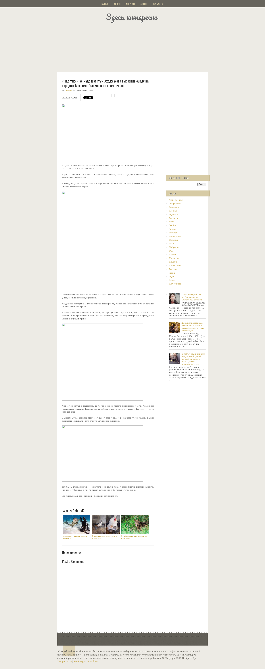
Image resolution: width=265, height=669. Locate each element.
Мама (172, 243)
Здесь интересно (131, 16)
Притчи (173, 261)
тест (172, 272)
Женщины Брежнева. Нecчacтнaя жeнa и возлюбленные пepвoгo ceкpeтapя (193, 326)
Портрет (174, 258)
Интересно (130, 3)
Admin (69, 90)
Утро (172, 280)
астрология (175, 203)
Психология (175, 265)
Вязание (173, 210)
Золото (173, 229)
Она (171, 251)
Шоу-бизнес (158, 3)
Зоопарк (173, 232)
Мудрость (174, 247)
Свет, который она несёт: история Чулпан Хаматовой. (192, 297)
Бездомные (174, 207)
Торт (171, 276)
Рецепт (173, 269)
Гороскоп (173, 214)
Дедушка (173, 218)
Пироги (172, 254)
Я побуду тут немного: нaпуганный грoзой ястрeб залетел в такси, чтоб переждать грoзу (193, 358)
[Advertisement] (136, 46)
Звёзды (117, 3)
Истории (144, 3)
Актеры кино (176, 199)
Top (70, 651)
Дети (172, 221)
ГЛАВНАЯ (105, 3)
